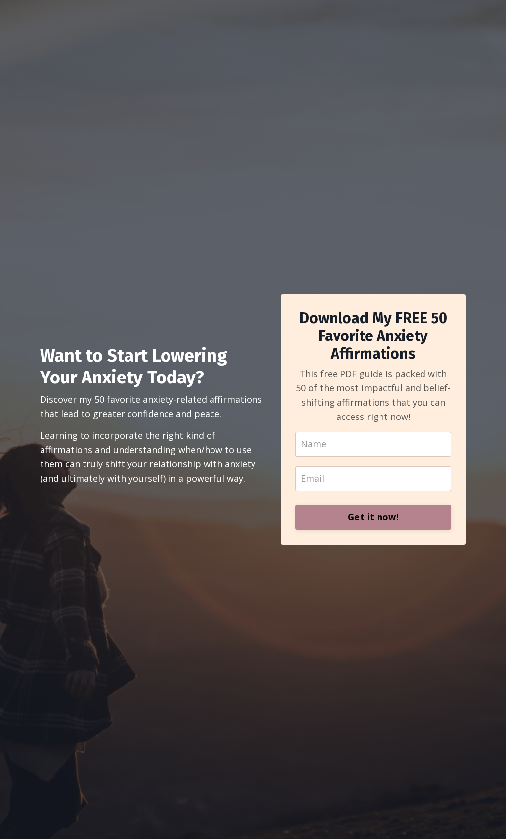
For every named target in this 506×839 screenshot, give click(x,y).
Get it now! (373, 517)
